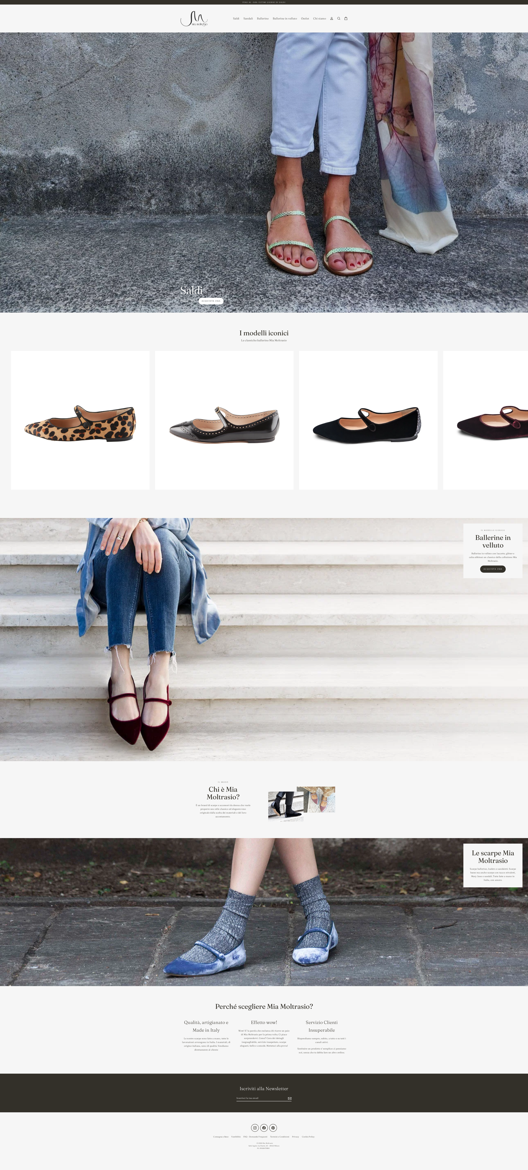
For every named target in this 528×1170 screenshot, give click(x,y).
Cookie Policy (308, 1136)
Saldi (236, 18)
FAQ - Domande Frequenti (255, 1136)
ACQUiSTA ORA (211, 301)
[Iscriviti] (289, 1098)
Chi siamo (319, 18)
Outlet (305, 18)
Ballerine (263, 18)
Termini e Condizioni (279, 1136)
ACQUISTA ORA (493, 569)
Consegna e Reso (221, 1136)
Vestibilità (235, 1136)
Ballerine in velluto (285, 18)
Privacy (295, 1136)
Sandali (248, 18)
